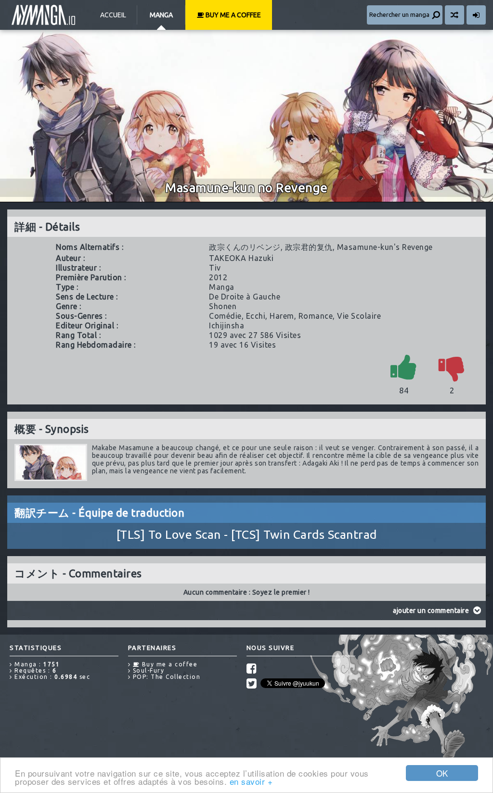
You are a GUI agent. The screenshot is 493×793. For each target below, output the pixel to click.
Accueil (113, 15)
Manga (161, 15)
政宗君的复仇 (309, 247)
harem (282, 316)
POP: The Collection (165, 677)
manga (221, 287)
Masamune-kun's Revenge (385, 247)
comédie (225, 316)
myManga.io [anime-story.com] (43, 15)
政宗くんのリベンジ (245, 247)
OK (442, 773)
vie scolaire (359, 316)
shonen (222, 306)
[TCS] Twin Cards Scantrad (304, 534)
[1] (404, 366)
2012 (218, 277)
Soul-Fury (147, 670)
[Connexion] (476, 15)
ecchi (256, 316)
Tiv (215, 267)
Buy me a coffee (232, 15)
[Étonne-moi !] (454, 15)
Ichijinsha (226, 325)
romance (315, 316)
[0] (452, 366)
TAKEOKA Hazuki (241, 258)
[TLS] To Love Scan (169, 534)
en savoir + (251, 781)
